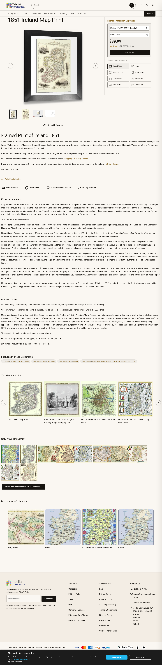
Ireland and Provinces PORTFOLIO (124, 361)
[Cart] (147, 5)
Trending (63, 13)
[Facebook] (137, 649)
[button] (55, 661)
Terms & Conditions (108, 610)
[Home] (17, 5)
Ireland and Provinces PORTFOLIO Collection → (23, 487)
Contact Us (135, 583)
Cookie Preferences (108, 631)
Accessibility (105, 583)
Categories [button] (13, 13)
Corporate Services (77, 610)
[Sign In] (152, 5)
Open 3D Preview (55, 125)
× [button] (159, 652)
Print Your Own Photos (78, 615)
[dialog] (81, 657)
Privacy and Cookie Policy (21, 659)
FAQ (101, 589)
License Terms (105, 615)
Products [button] (82, 13)
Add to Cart (129, 52)
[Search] (131, 5)
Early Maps (51, 361)
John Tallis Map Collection (11, 179)
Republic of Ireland (16, 361)
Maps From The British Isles (101, 361)
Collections (36, 13)
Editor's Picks (50, 13)
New (72, 13)
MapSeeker (87, 361)
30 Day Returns (113, 164)
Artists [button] (24, 13)
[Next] (95, 65)
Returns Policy (105, 599)
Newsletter (104, 625)
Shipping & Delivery (107, 604)
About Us (72, 583)
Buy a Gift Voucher (76, 620)
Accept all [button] (116, 657)
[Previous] (10, 65)
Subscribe (48, 599)
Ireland (75, 361)
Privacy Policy (105, 594)
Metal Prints (104, 620)
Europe (6, 361)
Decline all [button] (140, 657)
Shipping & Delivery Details (76, 159)
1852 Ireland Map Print (18, 419)
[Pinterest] (144, 649)
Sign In (150, 13)
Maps (27, 361)
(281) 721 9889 (140, 589)
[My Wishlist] (141, 5)
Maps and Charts (40, 361)
